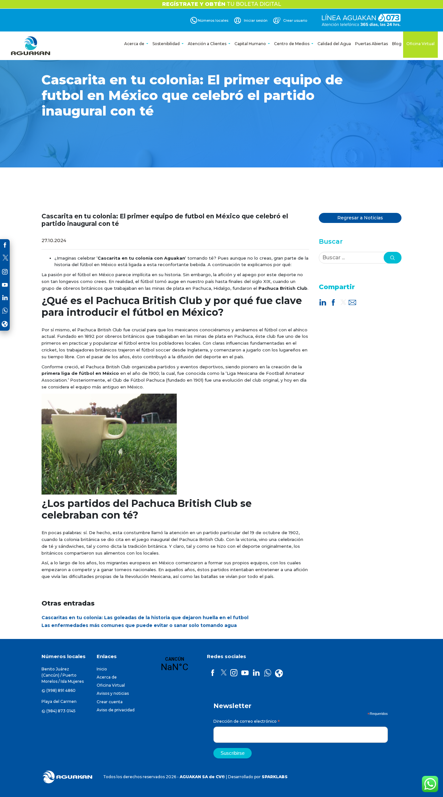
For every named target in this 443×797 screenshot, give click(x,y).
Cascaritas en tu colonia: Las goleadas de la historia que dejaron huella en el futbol (145, 617)
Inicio (102, 669)
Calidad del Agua (334, 43)
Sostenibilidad (166, 43)
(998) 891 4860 (61, 690)
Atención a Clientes (207, 43)
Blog (396, 43)
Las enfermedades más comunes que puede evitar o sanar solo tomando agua (139, 625)
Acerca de (134, 43)
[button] (392, 258)
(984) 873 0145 (61, 710)
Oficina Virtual (420, 43)
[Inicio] (31, 45)
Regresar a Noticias (360, 218)
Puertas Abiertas (371, 43)
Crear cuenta (110, 701)
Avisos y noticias (113, 693)
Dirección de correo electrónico (246, 722)
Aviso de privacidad (116, 709)
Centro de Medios (292, 43)
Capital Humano (250, 43)
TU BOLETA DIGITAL (221, 4)
